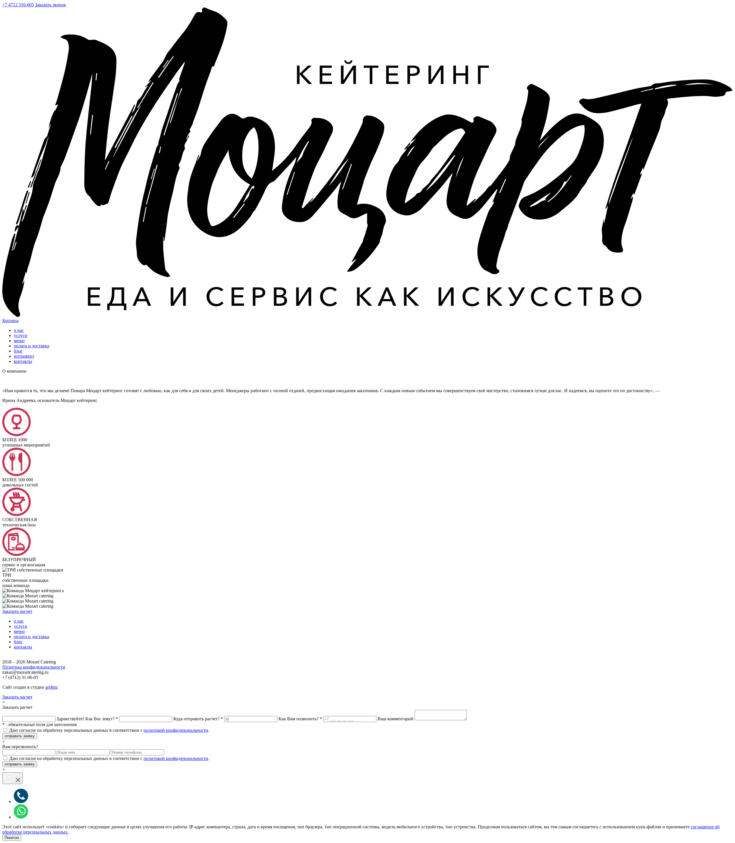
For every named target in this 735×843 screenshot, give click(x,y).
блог (18, 351)
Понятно (12, 838)
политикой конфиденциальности (176, 730)
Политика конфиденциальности (33, 667)
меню (19, 340)
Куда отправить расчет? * (198, 718)
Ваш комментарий (395, 718)
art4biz (51, 687)
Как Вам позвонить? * (300, 718)
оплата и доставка (31, 345)
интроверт (24, 356)
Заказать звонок (50, 4)
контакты (23, 361)
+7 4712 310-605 (18, 4)
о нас (19, 330)
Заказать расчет (17, 611)
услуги (20, 335)
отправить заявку (20, 736)
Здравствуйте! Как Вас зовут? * (87, 718)
